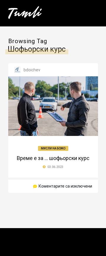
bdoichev (32, 70)
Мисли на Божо (53, 148)
